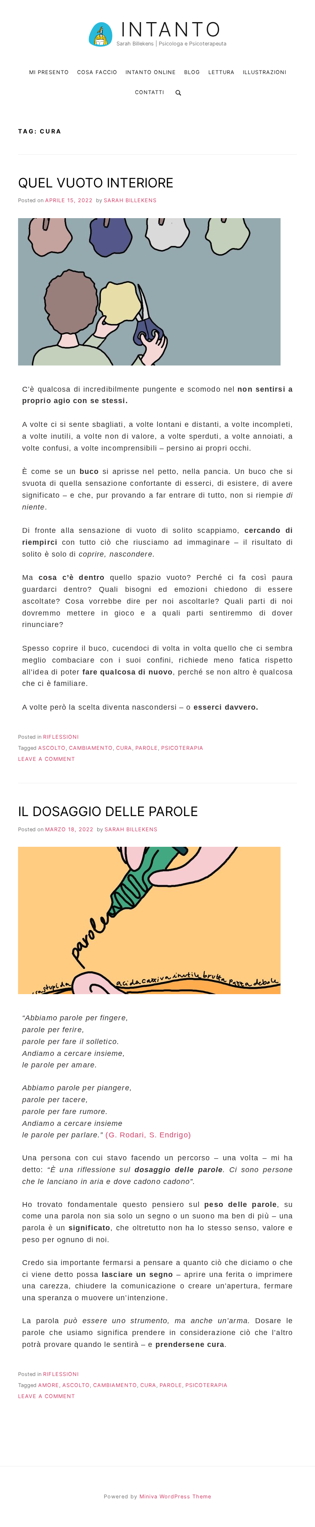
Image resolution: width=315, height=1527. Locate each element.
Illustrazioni (264, 72)
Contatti (149, 92)
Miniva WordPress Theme (175, 1496)
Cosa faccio (97, 72)
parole (146, 748)
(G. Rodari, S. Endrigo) (148, 1135)
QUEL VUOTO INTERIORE (95, 183)
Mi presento (49, 72)
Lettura (221, 72)
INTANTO (172, 29)
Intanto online (151, 72)
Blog (192, 72)
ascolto (52, 748)
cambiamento (91, 748)
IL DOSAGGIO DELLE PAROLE (108, 811)
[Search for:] (177, 92)
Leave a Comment (46, 759)
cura (124, 748)
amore (48, 1385)
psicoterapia (182, 748)
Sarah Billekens (130, 200)
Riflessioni (61, 737)
